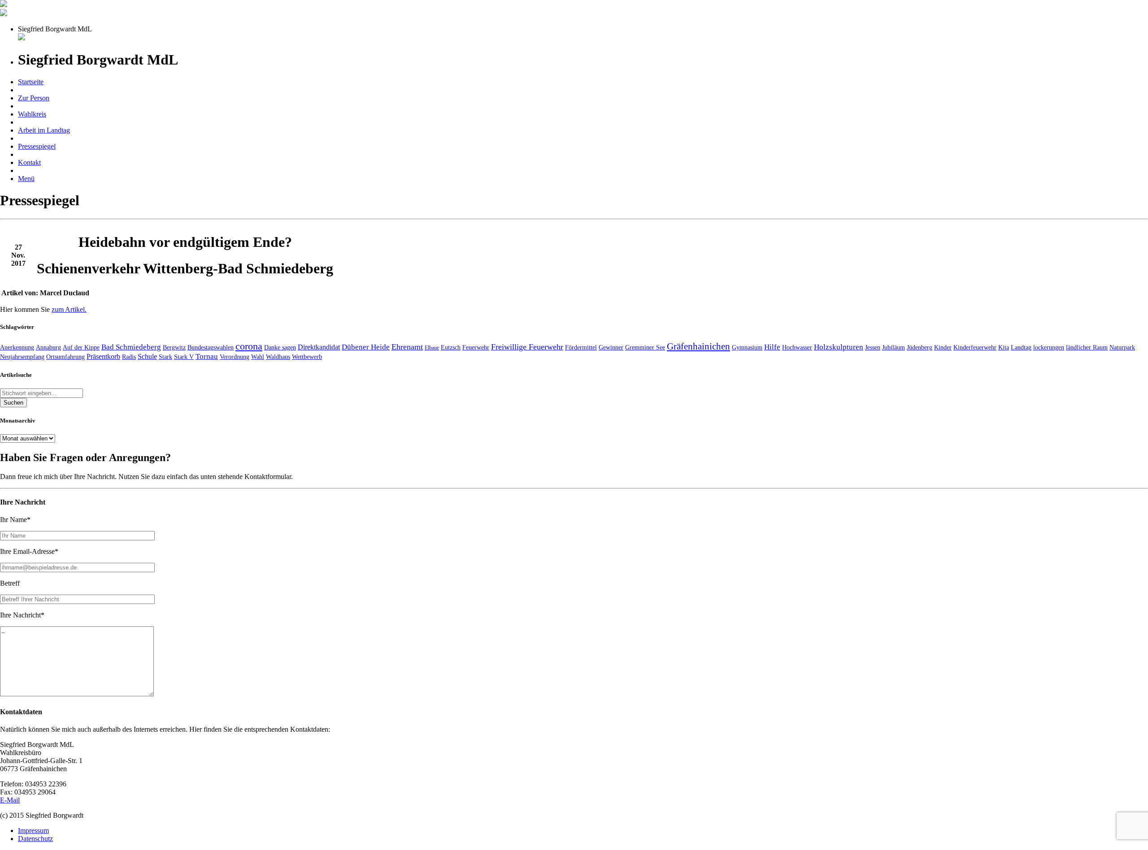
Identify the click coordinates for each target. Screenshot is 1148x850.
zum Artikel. (69, 309)
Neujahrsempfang (22, 356)
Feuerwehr (475, 347)
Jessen (872, 347)
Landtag (1021, 347)
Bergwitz (174, 347)
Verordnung (234, 356)
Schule (147, 356)
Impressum (33, 830)
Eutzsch (451, 347)
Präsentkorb (103, 356)
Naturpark (1122, 347)
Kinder (943, 347)
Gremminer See (645, 347)
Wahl (257, 356)
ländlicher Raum (1087, 347)
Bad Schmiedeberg (131, 347)
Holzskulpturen (838, 347)
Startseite (30, 82)
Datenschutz (35, 838)
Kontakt (29, 162)
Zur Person (33, 98)
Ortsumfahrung (65, 356)
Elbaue (432, 348)
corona (248, 346)
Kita (1003, 347)
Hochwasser (797, 347)
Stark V (184, 356)
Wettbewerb (307, 356)
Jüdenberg (919, 347)
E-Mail (10, 800)
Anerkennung (17, 347)
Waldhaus (278, 356)
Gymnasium (747, 347)
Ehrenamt (407, 346)
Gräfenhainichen (698, 346)
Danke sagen (280, 347)
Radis (129, 356)
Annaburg (48, 347)
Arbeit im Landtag (44, 130)
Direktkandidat (319, 347)
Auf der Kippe (81, 347)
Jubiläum (893, 347)
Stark (165, 356)
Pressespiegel (37, 146)
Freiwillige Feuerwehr (527, 346)
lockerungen (1048, 347)
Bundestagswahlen (210, 347)
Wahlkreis (32, 114)
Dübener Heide (366, 347)
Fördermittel (581, 347)
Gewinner (611, 347)
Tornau (207, 356)
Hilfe (772, 347)
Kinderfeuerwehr (974, 347)
